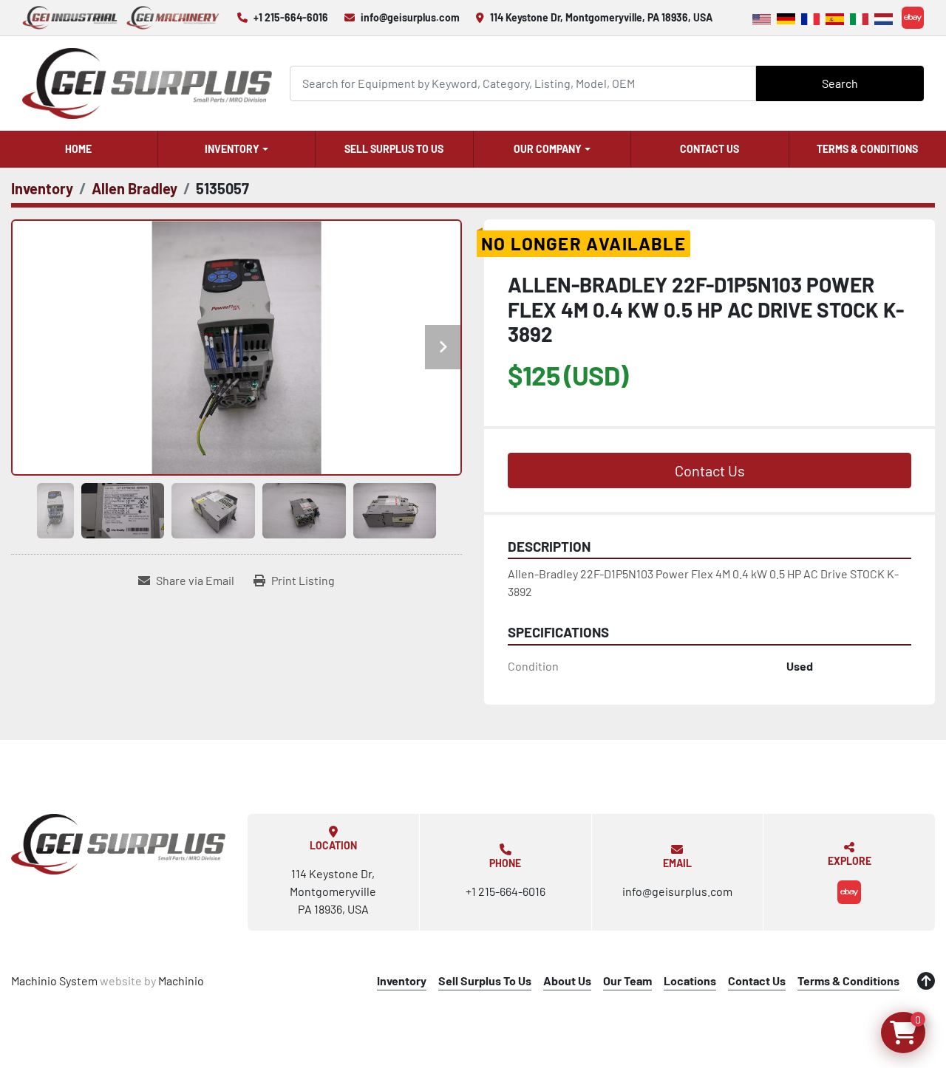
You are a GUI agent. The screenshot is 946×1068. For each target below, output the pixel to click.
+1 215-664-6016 (290, 17)
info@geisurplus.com (410, 17)
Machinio (181, 980)
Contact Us (709, 149)
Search (840, 83)
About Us (567, 980)
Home (78, 149)
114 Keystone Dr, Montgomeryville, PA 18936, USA (601, 17)
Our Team (627, 980)
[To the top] (926, 981)
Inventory (232, 149)
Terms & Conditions (848, 980)
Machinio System (54, 980)
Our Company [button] (548, 149)
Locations (690, 980)
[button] (237, 149)
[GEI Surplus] (118, 844)
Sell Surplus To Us (393, 149)
